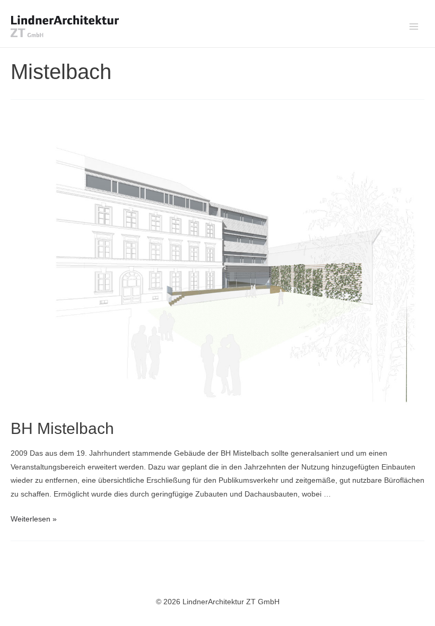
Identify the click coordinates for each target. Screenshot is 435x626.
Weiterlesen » (34, 519)
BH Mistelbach (62, 428)
